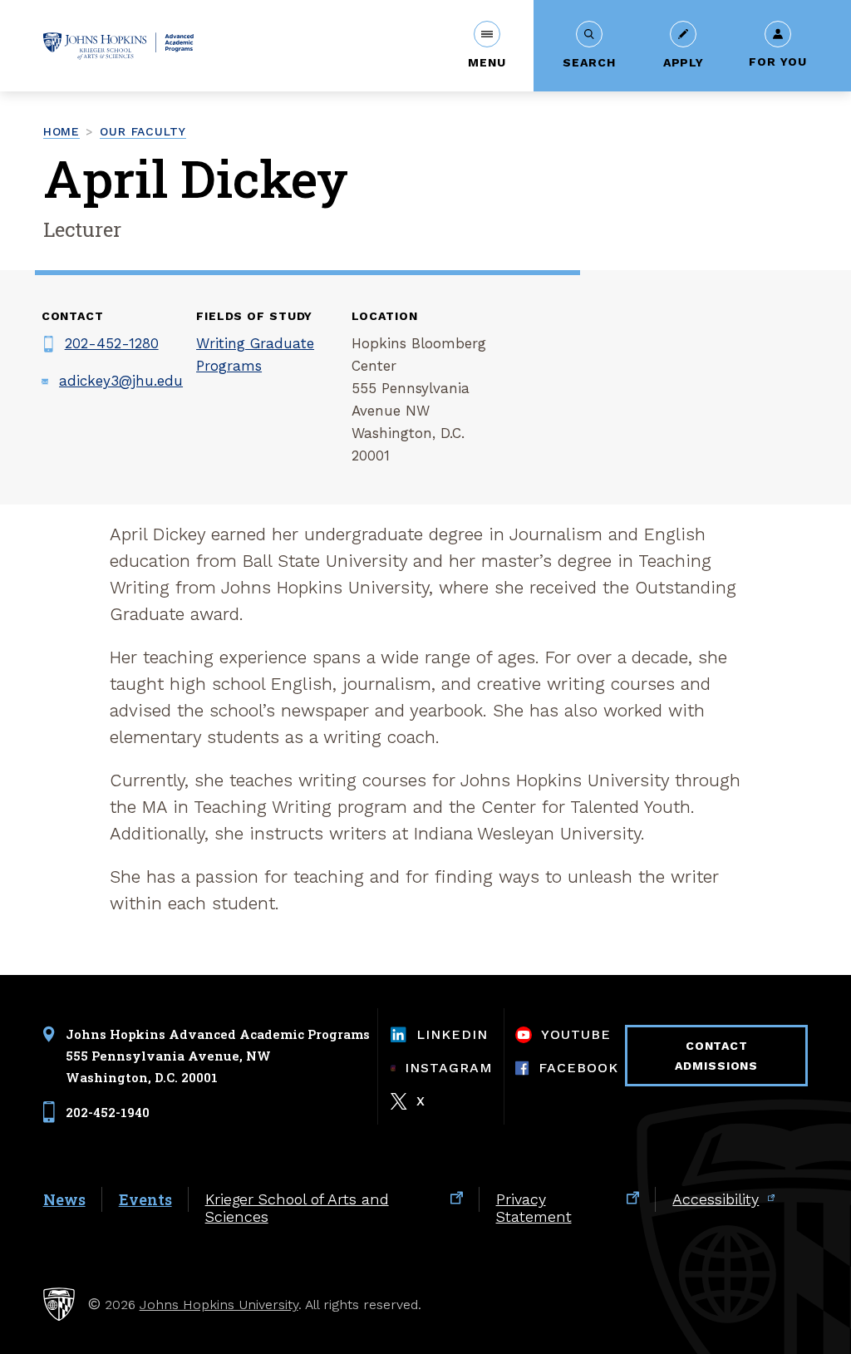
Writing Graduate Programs (255, 354)
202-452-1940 (108, 1111)
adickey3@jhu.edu (121, 380)
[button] (486, 45)
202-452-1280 (112, 343)
